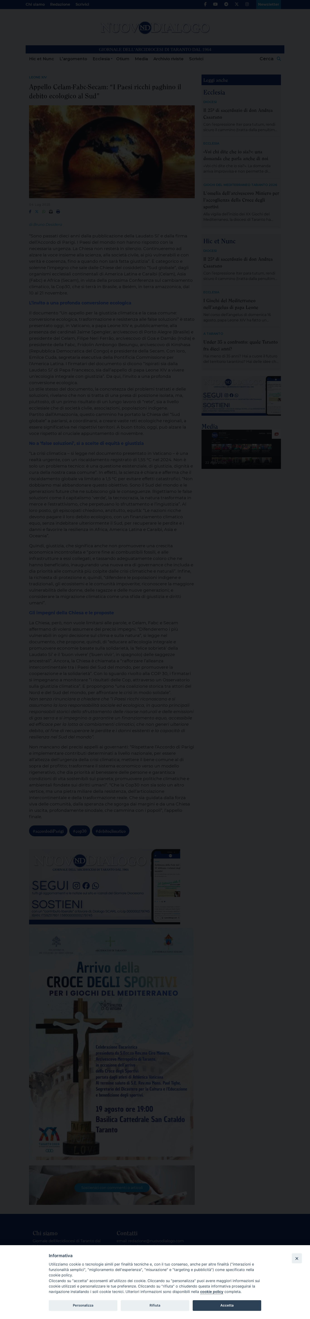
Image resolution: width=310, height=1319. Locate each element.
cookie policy (211, 1291)
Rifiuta (155, 1305)
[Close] (297, 1258)
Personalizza (83, 1305)
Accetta (227, 1305)
